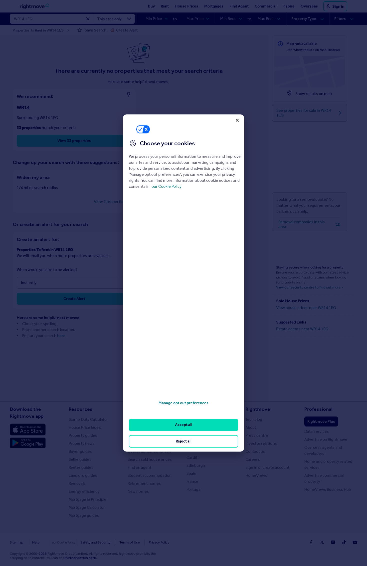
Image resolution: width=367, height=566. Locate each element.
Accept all (183, 424)
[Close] (237, 120)
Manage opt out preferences (183, 402)
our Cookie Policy (167, 186)
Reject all (183, 441)
